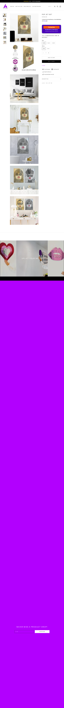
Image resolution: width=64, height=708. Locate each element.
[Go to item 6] (4, 38)
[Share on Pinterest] (49, 83)
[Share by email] (51, 83)
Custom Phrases (36, 6)
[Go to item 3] (4, 24)
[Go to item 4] (4, 29)
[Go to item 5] (4, 33)
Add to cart (51, 57)
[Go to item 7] (4, 42)
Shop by (12, 6)
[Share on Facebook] (46, 83)
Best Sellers (19, 6)
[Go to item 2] (4, 19)
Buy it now (51, 61)
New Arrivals (27, 6)
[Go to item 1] (4, 15)
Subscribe (42, 631)
